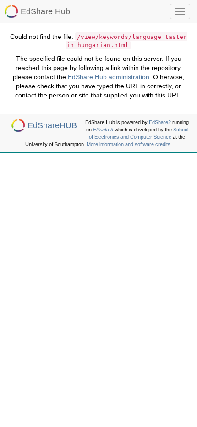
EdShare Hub (45, 11)
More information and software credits (128, 144)
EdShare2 (160, 122)
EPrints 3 (103, 129)
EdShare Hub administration (108, 77)
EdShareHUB (52, 125)
